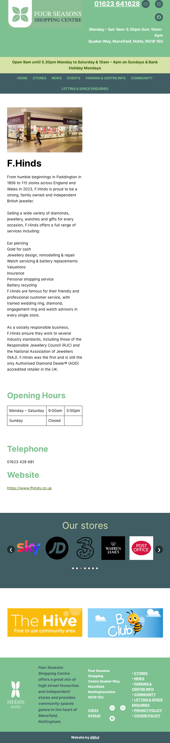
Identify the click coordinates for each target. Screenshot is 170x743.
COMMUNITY (145, 694)
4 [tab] (85, 568)
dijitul (94, 737)
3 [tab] (81, 568)
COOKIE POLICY (147, 716)
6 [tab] (93, 568)
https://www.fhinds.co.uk (29, 488)
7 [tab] (97, 568)
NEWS (139, 679)
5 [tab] (89, 568)
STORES (141, 673)
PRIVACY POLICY (148, 710)
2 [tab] (77, 568)
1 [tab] (73, 568)
